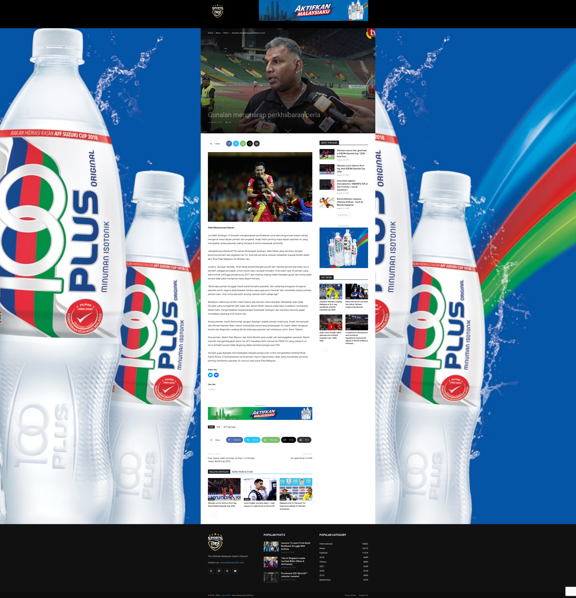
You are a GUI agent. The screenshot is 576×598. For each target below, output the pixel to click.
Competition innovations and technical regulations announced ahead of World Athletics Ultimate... (356, 338)
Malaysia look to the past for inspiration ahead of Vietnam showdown (293, 506)
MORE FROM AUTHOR (242, 472)
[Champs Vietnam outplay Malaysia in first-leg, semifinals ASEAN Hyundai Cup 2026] (331, 291)
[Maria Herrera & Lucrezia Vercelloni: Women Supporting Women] (356, 291)
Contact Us (363, 595)
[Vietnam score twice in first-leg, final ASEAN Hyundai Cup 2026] (224, 489)
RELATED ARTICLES (219, 472)
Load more (342, 215)
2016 (218, 427)
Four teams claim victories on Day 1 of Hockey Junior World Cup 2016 (231, 460)
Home (210, 33)
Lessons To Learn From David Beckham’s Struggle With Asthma (295, 546)
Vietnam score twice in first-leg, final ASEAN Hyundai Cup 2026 (351, 168)
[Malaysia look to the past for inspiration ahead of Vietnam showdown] (296, 489)
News (218, 33)
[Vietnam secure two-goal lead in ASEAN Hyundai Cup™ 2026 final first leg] (327, 154)
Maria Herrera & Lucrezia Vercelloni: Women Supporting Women (356, 304)
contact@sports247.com (232, 562)
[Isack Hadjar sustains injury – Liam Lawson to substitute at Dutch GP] (260, 489)
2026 (348, 298)
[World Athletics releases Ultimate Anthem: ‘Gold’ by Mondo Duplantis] (327, 202)
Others (226, 33)
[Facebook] (229, 144)
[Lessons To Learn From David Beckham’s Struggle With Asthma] (271, 547)
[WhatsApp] (243, 144)
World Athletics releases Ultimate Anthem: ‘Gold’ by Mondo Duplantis (350, 202)
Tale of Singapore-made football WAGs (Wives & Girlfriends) (293, 561)
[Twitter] (236, 144)
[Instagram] (219, 571)
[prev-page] (210, 515)
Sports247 (226, 595)
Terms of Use (350, 595)
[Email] (250, 144)
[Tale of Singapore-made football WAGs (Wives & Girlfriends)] (271, 562)
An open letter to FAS (301, 458)
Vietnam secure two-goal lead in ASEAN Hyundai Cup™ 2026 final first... (352, 153)
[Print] (257, 144)
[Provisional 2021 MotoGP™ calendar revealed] (271, 577)
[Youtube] (235, 571)
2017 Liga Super (230, 427)
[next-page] (214, 515)
